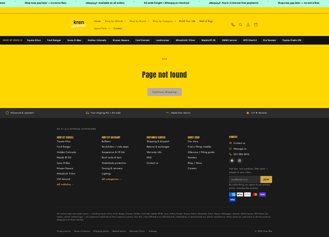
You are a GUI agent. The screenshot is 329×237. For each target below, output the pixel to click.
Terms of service (82, 231)
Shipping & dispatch (158, 141)
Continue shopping (165, 92)
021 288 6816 (241, 154)
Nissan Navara (121, 40)
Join (266, 179)
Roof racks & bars (112, 157)
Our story (193, 141)
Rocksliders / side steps (115, 146)
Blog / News (195, 163)
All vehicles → (65, 184)
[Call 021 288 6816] (233, 24)
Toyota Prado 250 (291, 40)
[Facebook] (232, 161)
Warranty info (154, 152)
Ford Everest (142, 40)
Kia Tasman (269, 40)
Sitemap (153, 231)
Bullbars (106, 141)
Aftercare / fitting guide (201, 152)
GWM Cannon (229, 40)
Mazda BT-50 (209, 40)
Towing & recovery (112, 168)
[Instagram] (239, 161)
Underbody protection (114, 163)
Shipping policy (101, 231)
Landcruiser (162, 40)
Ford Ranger (54, 40)
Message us (240, 148)
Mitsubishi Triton (185, 40)
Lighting (106, 173)
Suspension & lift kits (113, 152)
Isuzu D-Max (74, 40)
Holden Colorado (97, 40)
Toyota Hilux (34, 40)
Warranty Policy (137, 231)
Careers (192, 168)
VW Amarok (63, 179)
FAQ (149, 157)
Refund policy (119, 231)
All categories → (112, 179)
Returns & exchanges (158, 146)
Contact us (152, 163)
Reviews (192, 157)
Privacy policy (63, 231)
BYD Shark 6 (250, 40)
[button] (115, 21)
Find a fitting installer (199, 146)
